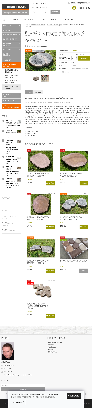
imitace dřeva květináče (11, 82)
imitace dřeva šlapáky (11, 87)
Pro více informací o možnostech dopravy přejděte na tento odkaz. (47, 102)
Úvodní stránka (4, 20)
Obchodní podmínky (55, 342)
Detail (84, 270)
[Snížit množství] (77, 59)
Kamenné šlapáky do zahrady (9, 218)
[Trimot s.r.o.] (15, 9)
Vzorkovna (28, 20)
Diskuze (38, 92)
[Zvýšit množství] (77, 57)
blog (42, 20)
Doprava (14, 20)
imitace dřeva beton (9, 65)
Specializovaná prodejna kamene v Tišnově (18, 375)
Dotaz (67, 72)
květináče (7, 49)
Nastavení (18, 403)
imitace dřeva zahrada (11, 76)
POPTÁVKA (54, 20)
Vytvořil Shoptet (85, 403)
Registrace (85, 3)
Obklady (7, 26)
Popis (28, 92)
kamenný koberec (7, 54)
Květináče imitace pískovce (8, 225)
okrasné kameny (7, 44)
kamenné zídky (9, 39)
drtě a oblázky (10, 35)
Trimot (73, 65)
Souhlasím (73, 396)
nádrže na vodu (8, 95)
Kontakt (69, 20)
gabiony (7, 60)
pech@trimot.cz (9, 365)
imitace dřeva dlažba (11, 71)
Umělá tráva (9, 101)
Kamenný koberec (8, 231)
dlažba (6, 30)
